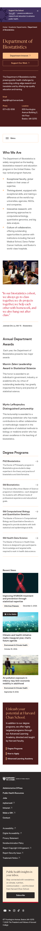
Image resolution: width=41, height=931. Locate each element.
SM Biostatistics (11, 484)
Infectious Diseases (11, 606)
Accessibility (8, 828)
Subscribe (20, 895)
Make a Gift (8, 813)
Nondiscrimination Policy (13, 843)
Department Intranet (19, 55)
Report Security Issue (12, 853)
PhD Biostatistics (11, 461)
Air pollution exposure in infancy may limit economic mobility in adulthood (16, 680)
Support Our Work (19, 63)
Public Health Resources (13, 793)
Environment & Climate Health (16, 645)
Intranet (6, 808)
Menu (12, 138)
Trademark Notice (10, 858)
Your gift (12, 13)
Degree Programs (15, 748)
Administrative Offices (13, 788)
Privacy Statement (10, 838)
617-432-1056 (9, 109)
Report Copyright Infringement (16, 848)
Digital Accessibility (11, 833)
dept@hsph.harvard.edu (13, 100)
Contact (6, 818)
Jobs (5, 798)
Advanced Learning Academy (20, 758)
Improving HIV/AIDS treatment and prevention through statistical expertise (18, 598)
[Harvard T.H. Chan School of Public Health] (16, 779)
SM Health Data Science (15, 538)
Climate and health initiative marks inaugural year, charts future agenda (17, 638)
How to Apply (13, 753)
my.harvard (7, 803)
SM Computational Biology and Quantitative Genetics (16, 513)
